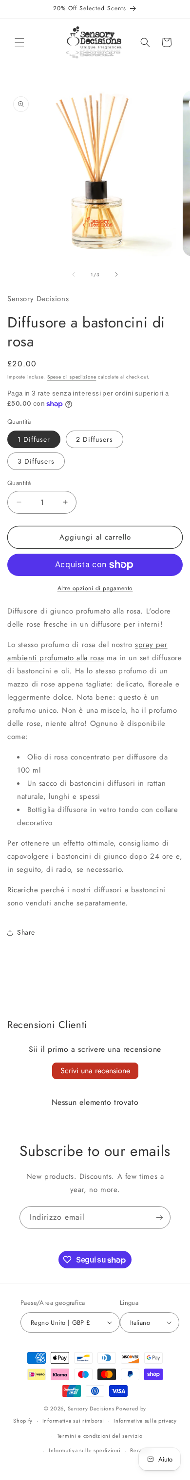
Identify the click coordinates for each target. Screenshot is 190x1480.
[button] (19, 42)
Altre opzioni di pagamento (95, 588)
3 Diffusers (36, 461)
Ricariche (22, 889)
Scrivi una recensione (95, 1070)
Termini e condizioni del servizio (100, 1436)
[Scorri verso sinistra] (73, 274)
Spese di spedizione (71, 376)
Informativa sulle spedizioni (85, 1450)
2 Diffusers (94, 439)
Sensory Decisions (91, 1408)
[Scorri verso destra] (116, 274)
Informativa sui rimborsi (73, 1421)
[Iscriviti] (159, 1217)
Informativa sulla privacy (145, 1421)
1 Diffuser (34, 439)
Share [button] (26, 932)
